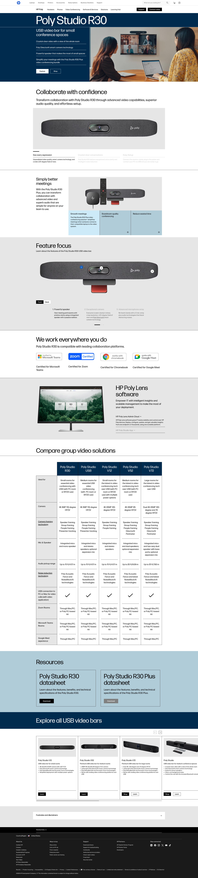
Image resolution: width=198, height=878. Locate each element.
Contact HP (19, 845)
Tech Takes (19, 859)
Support (99, 3)
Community (86, 850)
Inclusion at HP (20, 855)
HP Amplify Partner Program (125, 845)
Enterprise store (54, 852)
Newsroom (19, 857)
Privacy (62, 869)
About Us (19, 841)
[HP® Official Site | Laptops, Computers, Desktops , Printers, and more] (18, 2)
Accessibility (39, 869)
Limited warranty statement (115, 869)
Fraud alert (86, 857)
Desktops (41, 3)
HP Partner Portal (122, 847)
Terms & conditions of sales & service (136, 869)
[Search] (167, 3)
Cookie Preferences (72, 869)
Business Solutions (87, 3)
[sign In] (179, 2)
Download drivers (88, 845)
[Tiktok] (170, 845)
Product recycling (28, 869)
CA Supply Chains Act (51, 869)
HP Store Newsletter (22, 862)
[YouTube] (166, 845)
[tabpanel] (54, 156)
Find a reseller (54, 850)
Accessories (60, 3)
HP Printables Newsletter (23, 864)
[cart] (174, 2)
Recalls (18, 869)
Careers (18, 847)
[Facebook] (155, 845)
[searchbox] (155, 3)
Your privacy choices (89, 869)
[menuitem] (32, 2)
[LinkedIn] (151, 845)
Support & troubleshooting (91, 847)
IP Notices (152, 869)
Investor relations (21, 850)
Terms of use (101, 869)
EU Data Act (160, 869)
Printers (50, 3)
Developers (120, 850)
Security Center (87, 859)
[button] (97, 324)
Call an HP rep (54, 847)
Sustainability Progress (23, 852)
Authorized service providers (91, 852)
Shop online (53, 845)
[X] (162, 845)
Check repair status (89, 855)
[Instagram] (159, 845)
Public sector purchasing (57, 855)
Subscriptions (72, 3)
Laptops (32, 3)
